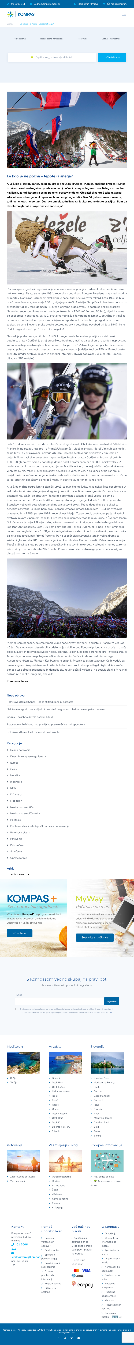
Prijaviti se (115, 676)
